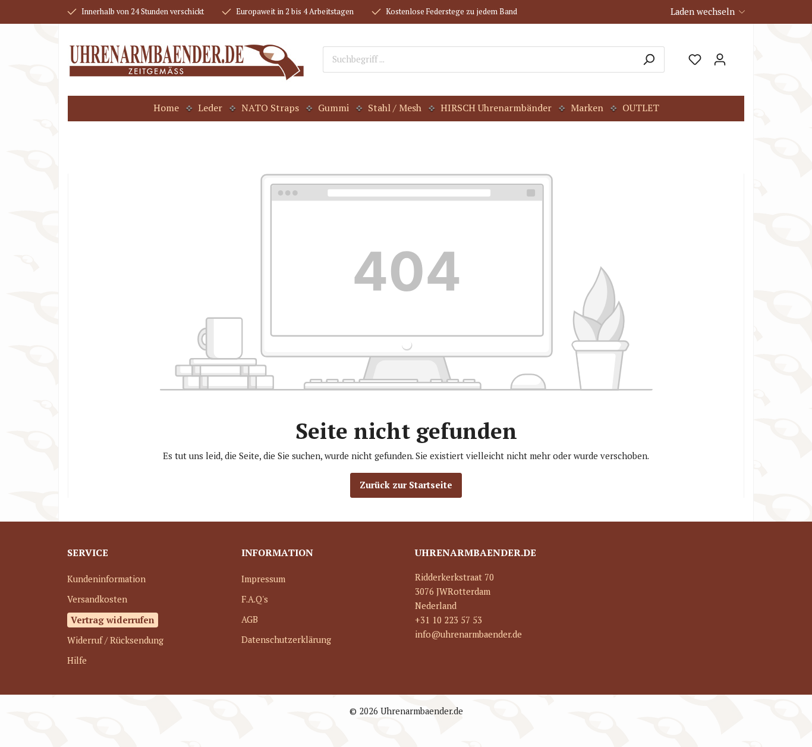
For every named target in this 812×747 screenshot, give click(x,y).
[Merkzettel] (694, 59)
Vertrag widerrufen (113, 620)
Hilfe (77, 660)
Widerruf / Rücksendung (115, 640)
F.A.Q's (254, 599)
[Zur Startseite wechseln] (186, 59)
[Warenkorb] (738, 55)
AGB (249, 619)
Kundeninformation (106, 579)
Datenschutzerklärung (286, 639)
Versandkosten (97, 599)
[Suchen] (649, 59)
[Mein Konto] (719, 59)
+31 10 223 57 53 (448, 620)
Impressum (263, 579)
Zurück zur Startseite (406, 485)
